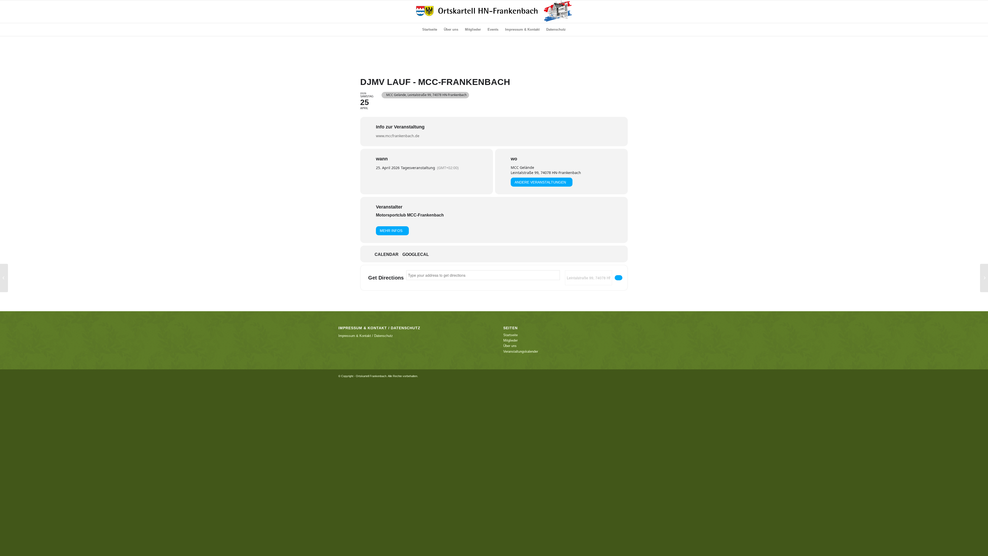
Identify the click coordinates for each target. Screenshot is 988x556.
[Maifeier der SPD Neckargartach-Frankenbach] (4, 278)
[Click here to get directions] (618, 277)
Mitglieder (510, 340)
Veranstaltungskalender (520, 351)
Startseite (510, 335)
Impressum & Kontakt (354, 336)
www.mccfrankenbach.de (397, 135)
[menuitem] (429, 29)
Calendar (387, 254)
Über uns (510, 346)
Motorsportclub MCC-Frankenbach (410, 215)
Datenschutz (383, 336)
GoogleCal (415, 254)
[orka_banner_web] (494, 11)
